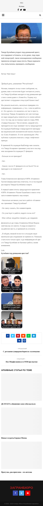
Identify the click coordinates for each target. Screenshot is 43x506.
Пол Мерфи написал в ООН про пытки (21, 362)
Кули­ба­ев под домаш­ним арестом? (15, 253)
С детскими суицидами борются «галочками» (21, 351)
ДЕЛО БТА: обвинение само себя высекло (18, 404)
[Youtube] (27, 493)
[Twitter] (21, 493)
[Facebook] (15, 493)
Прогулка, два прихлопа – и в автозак (16, 472)
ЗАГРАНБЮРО (21, 487)
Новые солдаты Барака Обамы (14, 438)
